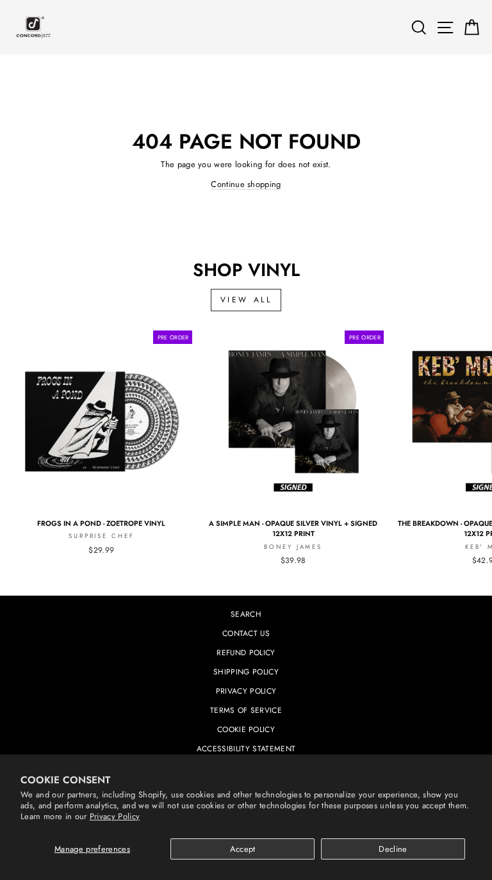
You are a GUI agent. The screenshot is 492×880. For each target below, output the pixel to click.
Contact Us (246, 633)
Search (246, 613)
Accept (243, 849)
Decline (393, 849)
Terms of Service (246, 710)
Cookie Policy (246, 729)
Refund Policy (246, 652)
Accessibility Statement (246, 748)
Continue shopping (246, 184)
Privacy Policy (115, 816)
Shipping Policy (246, 671)
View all (246, 300)
